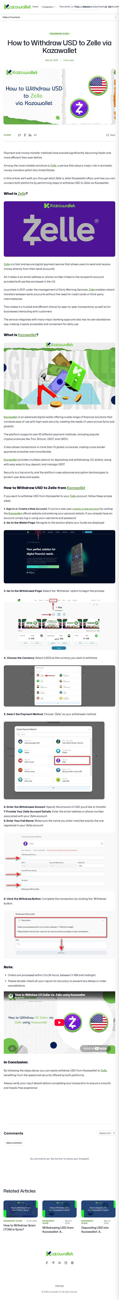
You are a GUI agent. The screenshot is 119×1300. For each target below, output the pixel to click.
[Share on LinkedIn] (30, 135)
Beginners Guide (59, 33)
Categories (47, 6)
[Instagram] (65, 1262)
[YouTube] (59, 1262)
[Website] (72, 1262)
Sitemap (59, 1285)
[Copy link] (35, 135)
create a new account (86, 509)
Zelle (53, 165)
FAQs (76, 6)
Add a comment (14, 1142)
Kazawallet (27, 334)
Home (35, 6)
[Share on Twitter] (19, 135)
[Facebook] (46, 1262)
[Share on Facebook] (24, 135)
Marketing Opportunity (94, 6)
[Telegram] (53, 1262)
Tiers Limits (64, 6)
